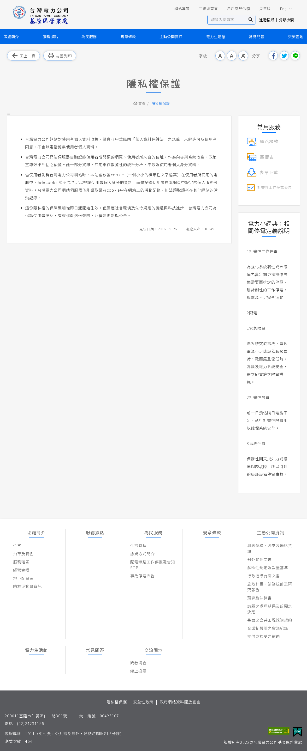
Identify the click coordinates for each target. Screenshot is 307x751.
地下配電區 (23, 578)
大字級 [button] (243, 56)
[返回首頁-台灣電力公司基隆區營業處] (41, 14)
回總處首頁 (208, 8)
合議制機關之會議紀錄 (267, 628)
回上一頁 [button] (27, 56)
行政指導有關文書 (263, 576)
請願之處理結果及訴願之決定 (269, 609)
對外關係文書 (259, 559)
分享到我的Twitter (284, 55)
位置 (17, 545)
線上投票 (138, 671)
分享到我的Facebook (273, 55)
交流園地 (295, 36)
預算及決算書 (259, 598)
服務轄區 (21, 562)
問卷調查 (138, 663)
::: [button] (163, 8)
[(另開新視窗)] (262, 141)
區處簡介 (11, 36)
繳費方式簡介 (142, 553)
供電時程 (138, 545)
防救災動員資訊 (27, 586)
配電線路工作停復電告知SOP (152, 564)
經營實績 (21, 570)
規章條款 (128, 36)
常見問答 (256, 36)
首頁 (142, 103)
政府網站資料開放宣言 (180, 702)
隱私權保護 (116, 702)
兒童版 (265, 8)
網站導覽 (182, 8)
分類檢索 (286, 20)
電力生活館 (215, 36)
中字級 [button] (231, 56)
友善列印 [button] (64, 56)
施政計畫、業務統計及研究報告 (269, 586)
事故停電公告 (142, 576)
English (286, 8)
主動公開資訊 (171, 36)
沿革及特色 (23, 553)
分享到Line (295, 55)
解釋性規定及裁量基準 (267, 567)
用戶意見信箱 (238, 8)
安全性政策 (143, 702)
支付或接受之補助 (263, 636)
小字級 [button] (220, 56)
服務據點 (50, 36)
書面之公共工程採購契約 (269, 620)
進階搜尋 (266, 20)
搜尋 (250, 19)
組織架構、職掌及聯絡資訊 (269, 548)
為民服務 (89, 36)
